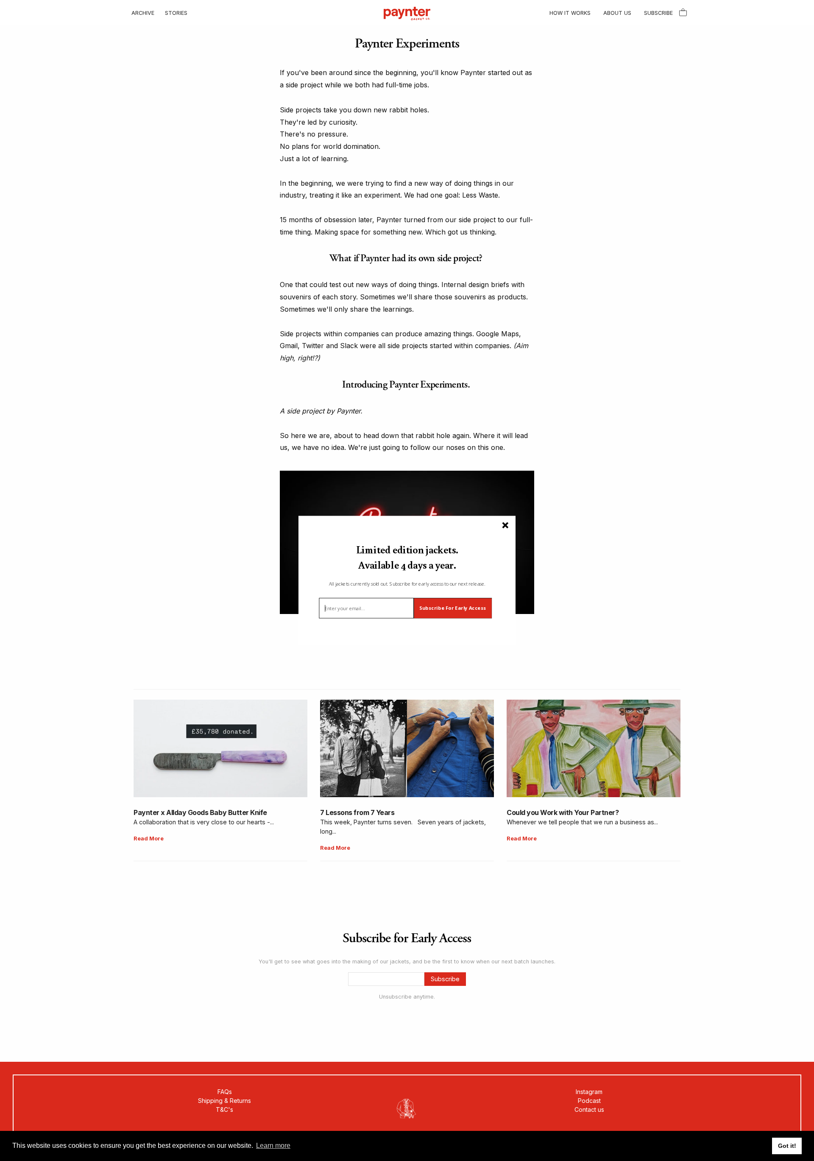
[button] (407, 557)
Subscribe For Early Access (452, 608)
